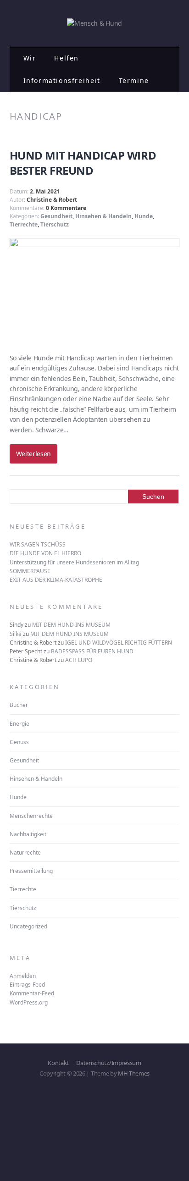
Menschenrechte (31, 816)
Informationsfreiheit (61, 80)
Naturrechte (25, 852)
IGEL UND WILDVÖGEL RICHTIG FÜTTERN (118, 642)
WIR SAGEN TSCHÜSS (38, 544)
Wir (29, 58)
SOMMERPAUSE (30, 571)
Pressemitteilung (31, 871)
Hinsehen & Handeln (103, 216)
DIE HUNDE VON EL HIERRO (45, 553)
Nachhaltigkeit (28, 834)
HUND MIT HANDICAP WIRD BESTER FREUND (83, 163)
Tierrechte (24, 224)
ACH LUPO (78, 660)
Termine (134, 80)
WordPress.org (29, 1002)
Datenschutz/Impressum (108, 1063)
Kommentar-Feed (32, 993)
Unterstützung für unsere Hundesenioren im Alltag (74, 562)
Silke (16, 634)
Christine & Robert (52, 200)
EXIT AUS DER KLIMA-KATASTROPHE (56, 580)
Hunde (143, 216)
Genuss (19, 742)
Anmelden (23, 976)
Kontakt (58, 1063)
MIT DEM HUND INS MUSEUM (71, 625)
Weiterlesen (33, 453)
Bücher (19, 705)
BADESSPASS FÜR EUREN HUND (92, 651)
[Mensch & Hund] (94, 23)
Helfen (66, 58)
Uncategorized (28, 926)
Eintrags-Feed (27, 984)
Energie (19, 724)
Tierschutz (54, 224)
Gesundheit (56, 216)
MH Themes (134, 1073)
